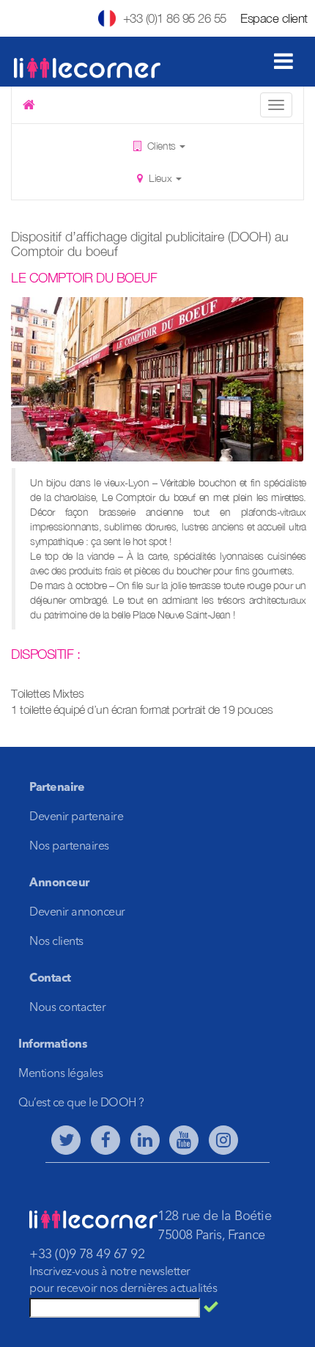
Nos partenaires (69, 847)
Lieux (160, 178)
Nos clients (56, 942)
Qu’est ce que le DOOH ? (81, 1103)
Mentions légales (60, 1074)
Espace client (274, 18)
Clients (161, 145)
